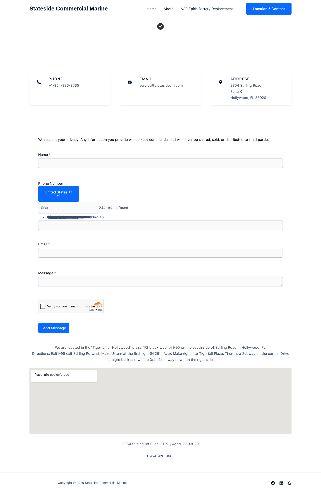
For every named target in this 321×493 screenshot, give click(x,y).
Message (47, 273)
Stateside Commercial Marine (68, 8)
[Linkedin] (281, 483)
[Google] (290, 483)
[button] (266, 9)
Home (152, 9)
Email (44, 244)
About (169, 9)
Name (44, 154)
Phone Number (50, 183)
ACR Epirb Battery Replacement (207, 9)
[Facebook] (273, 483)
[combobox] (58, 194)
